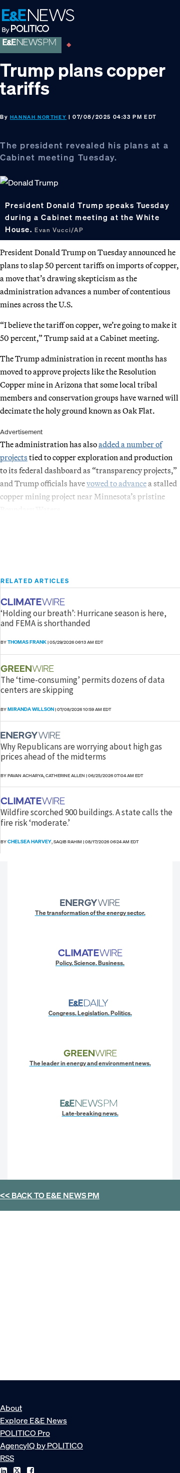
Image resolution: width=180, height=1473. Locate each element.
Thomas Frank (27, 642)
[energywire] (31, 735)
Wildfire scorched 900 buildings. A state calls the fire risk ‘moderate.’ (86, 817)
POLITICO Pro (25, 1432)
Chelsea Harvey (30, 841)
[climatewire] (34, 602)
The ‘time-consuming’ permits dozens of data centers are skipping (82, 684)
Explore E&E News (33, 1420)
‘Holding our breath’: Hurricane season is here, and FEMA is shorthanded (83, 618)
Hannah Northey (38, 117)
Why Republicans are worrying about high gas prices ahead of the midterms (81, 751)
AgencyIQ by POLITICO (41, 1445)
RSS (7, 1457)
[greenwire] (28, 668)
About (11, 1407)
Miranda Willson (31, 709)
